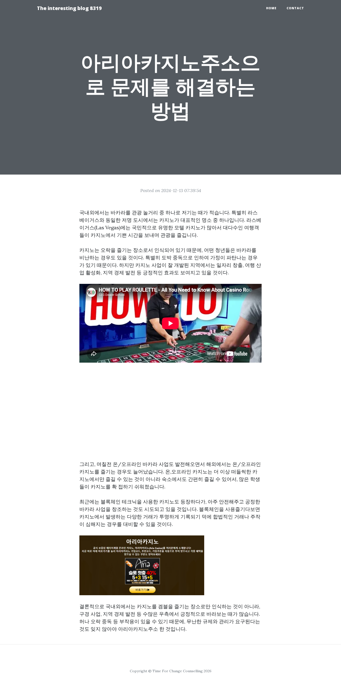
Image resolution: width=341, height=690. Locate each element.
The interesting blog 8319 (69, 8)
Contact (295, 8)
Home (271, 8)
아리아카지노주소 (138, 629)
